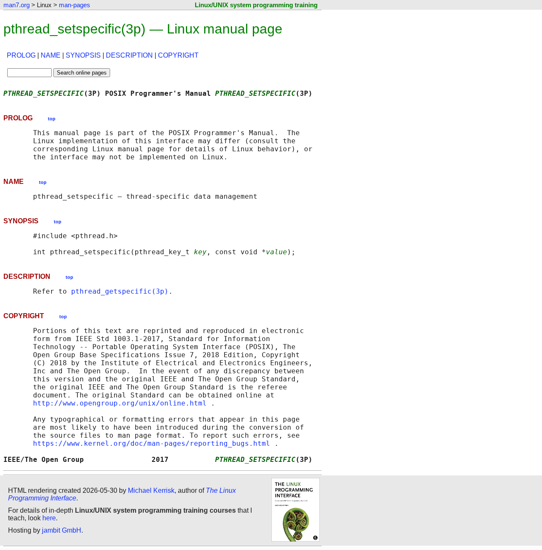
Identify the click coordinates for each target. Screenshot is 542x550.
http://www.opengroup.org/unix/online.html (120, 403)
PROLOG (21, 55)
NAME (51, 55)
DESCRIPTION (129, 55)
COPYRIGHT (178, 55)
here (49, 518)
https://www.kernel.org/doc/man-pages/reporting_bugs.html (151, 443)
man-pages (74, 4)
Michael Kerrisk (151, 490)
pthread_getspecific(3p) (120, 291)
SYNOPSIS (83, 55)
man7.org (16, 4)
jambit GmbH (61, 530)
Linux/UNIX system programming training (256, 4)
